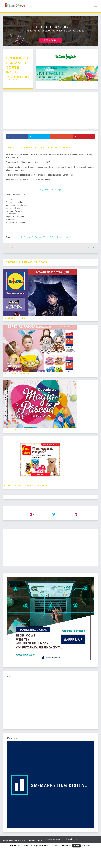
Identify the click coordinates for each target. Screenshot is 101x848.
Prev (12, 247)
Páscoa (38, 237)
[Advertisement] (50, 110)
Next (90, 247)
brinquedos (15, 237)
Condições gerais (53, 839)
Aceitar (76, 846)
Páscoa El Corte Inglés (52, 237)
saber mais (86, 846)
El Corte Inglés (27, 237)
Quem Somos (71, 839)
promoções (68, 237)
